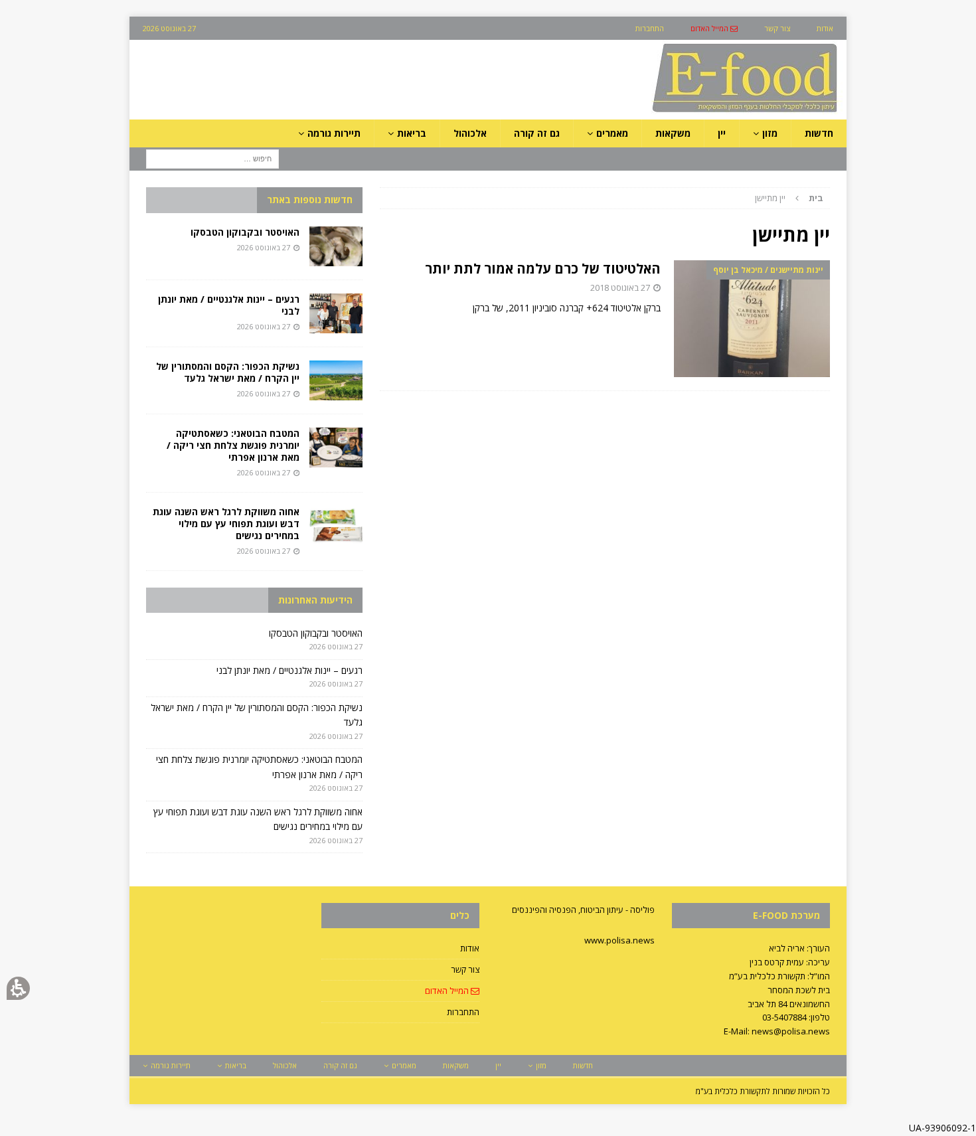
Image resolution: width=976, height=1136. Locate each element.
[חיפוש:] (212, 158)
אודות (469, 948)
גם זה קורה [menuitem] (537, 133)
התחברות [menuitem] (649, 28)
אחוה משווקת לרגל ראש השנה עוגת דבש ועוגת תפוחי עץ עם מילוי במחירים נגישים (226, 523)
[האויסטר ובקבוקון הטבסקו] (336, 246)
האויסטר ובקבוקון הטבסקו (245, 232)
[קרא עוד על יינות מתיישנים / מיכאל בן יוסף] (752, 319)
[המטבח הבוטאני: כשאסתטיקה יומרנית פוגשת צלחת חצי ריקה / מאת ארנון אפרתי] (336, 447)
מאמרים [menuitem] (612, 133)
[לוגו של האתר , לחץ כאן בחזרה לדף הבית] (675, 112)
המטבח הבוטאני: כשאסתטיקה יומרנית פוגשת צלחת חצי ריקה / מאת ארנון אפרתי (233, 445)
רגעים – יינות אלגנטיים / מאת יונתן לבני (228, 305)
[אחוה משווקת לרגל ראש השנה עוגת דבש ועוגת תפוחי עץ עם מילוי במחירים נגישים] (336, 526)
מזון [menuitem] (769, 133)
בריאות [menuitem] (411, 133)
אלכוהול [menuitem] (470, 133)
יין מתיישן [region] (789, 198)
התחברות (463, 1012)
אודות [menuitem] (825, 28)
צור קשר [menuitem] (777, 28)
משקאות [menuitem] (673, 133)
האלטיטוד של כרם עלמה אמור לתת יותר (543, 269)
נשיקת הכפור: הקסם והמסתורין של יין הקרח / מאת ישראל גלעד (227, 372)
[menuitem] (714, 28)
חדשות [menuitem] (819, 133)
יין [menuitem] (722, 133)
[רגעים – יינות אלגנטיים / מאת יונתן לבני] (336, 313)
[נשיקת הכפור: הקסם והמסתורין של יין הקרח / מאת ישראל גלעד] (336, 380)
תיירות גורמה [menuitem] (334, 133)
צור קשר (465, 969)
